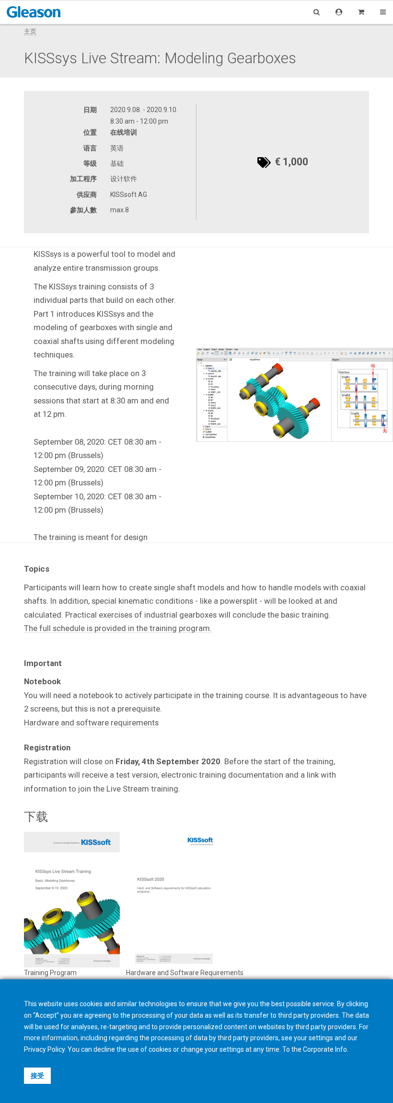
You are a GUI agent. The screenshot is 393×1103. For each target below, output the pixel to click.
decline (104, 1049)
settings (232, 1049)
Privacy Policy (44, 1049)
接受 (37, 1076)
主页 (30, 31)
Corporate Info (325, 1049)
